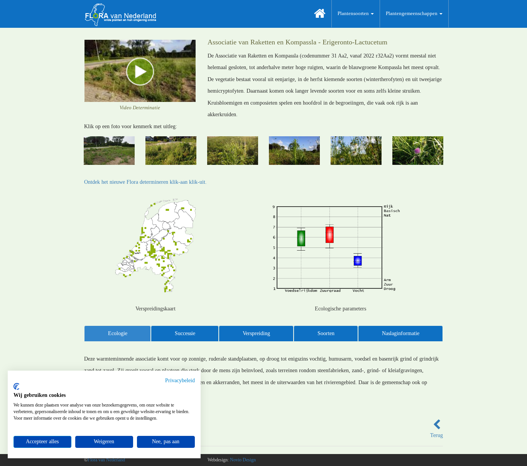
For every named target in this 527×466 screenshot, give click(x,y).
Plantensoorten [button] (354, 13)
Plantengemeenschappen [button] (412, 13)
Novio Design (243, 460)
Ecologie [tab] (117, 333)
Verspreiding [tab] (256, 333)
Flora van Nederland (106, 460)
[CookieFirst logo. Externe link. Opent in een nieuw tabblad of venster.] (16, 386)
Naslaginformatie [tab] (400, 333)
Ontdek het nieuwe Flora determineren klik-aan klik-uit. (145, 182)
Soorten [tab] (326, 333)
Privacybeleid (180, 380)
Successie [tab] (185, 333)
